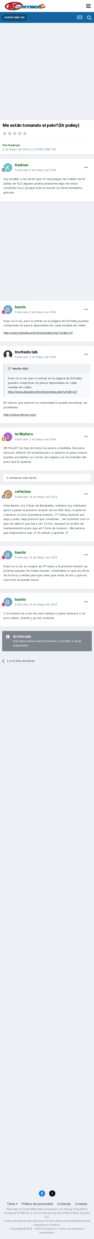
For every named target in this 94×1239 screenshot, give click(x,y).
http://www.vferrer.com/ (19, 414)
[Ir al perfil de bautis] (7, 309)
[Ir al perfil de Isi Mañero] (7, 436)
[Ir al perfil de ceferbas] (7, 494)
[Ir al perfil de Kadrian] (7, 167)
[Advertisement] (47, 72)
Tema (11, 1204)
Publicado (35, 170)
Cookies (81, 1204)
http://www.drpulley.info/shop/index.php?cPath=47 (38, 332)
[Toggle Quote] (10, 368)
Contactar (64, 1204)
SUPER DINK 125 (45, 149)
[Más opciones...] (86, 167)
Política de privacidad (37, 1204)
